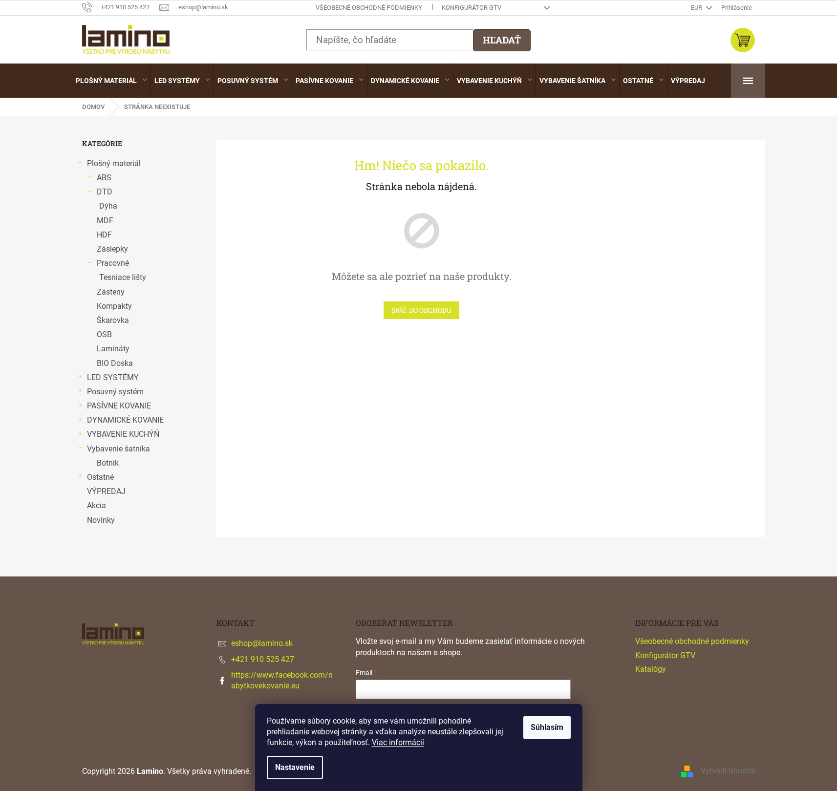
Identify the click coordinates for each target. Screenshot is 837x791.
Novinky (101, 520)
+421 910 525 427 (262, 659)
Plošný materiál (114, 163)
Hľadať (502, 40)
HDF (104, 234)
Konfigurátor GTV (471, 7)
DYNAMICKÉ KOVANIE (125, 420)
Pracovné (113, 263)
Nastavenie (295, 767)
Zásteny (111, 292)
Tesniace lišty (122, 277)
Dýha (108, 206)
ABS (104, 177)
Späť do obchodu (421, 310)
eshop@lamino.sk (262, 643)
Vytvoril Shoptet (728, 770)
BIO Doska (115, 363)
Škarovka (113, 320)
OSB (104, 334)
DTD (104, 191)
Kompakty (114, 306)
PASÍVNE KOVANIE (119, 405)
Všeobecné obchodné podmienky (369, 7)
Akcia (96, 505)
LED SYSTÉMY (113, 377)
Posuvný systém (115, 391)
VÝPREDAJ (106, 491)
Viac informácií (398, 742)
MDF (105, 220)
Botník (108, 463)
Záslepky (112, 249)
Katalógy (650, 669)
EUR (697, 7)
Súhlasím (547, 727)
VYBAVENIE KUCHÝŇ (123, 434)
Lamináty (113, 348)
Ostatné (100, 477)
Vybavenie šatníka (118, 448)
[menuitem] (111, 81)
